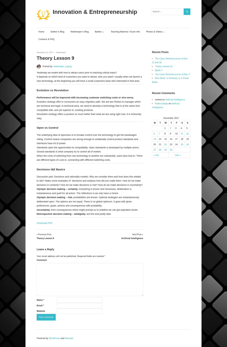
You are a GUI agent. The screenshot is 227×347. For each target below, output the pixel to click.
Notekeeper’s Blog (80, 31)
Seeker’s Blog (57, 31)
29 (165, 150)
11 (182, 133)
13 (154, 139)
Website (41, 311)
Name (40, 300)
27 (154, 150)
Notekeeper (61, 52)
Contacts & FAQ (46, 39)
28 (160, 150)
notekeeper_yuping (62, 66)
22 (165, 144)
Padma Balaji (161, 103)
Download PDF (45, 223)
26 (187, 144)
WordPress (54, 338)
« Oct (156, 155)
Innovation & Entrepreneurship (95, 12)
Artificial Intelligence (175, 99)
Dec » (178, 155)
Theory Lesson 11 (163, 66)
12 (187, 133)
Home (41, 31)
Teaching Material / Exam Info (125, 31)
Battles (98, 31)
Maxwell (69, 338)
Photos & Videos (154, 31)
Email (40, 305)
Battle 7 (158, 70)
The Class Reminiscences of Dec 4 (172, 74)
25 (182, 144)
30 (171, 150)
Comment (42, 260)
